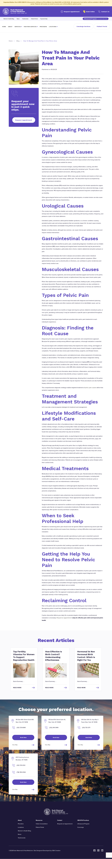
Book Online (90, 11)
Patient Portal (34, 19)
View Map (15, 745)
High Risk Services (30, 26)
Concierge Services (83, 26)
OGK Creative (56, 850)
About (10, 26)
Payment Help (43, 19)
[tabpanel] (23, 669)
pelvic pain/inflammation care (86, 97)
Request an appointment (64, 618)
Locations (52, 26)
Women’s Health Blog (9, 19)
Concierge (80, 827)
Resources (39, 820)
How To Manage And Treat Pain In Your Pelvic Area (40, 41)
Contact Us (105, 11)
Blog (18, 41)
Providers (43, 26)
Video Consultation (42, 824)
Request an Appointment (65, 824)
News (18, 19)
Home (4, 26)
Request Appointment (72, 11)
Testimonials (25, 19)
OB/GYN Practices (83, 820)
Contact (59, 820)
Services (18, 26)
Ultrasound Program (95, 18)
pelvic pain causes (90, 387)
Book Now (23, 737)
